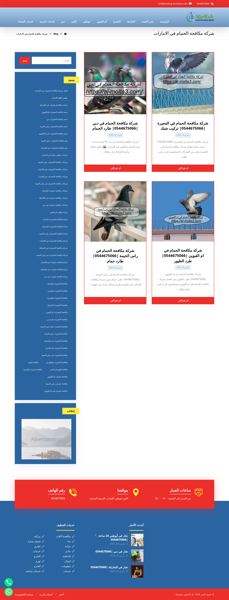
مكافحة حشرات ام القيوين (57, 376)
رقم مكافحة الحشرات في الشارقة (54, 148)
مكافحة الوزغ (33, 362)
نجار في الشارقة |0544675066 (109, 567)
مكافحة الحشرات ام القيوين (57, 312)
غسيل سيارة (34, 541)
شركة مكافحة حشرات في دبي (56, 276)
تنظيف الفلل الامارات (59, 98)
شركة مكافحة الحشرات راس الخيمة (53, 233)
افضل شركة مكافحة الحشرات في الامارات (51, 90)
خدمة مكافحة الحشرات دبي (57, 119)
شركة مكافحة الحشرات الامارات (55, 219)
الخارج (37, 556)
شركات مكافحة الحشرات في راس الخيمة (51, 183)
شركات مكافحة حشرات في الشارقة (53, 198)
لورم (38, 561)
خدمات (37, 551)
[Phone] (9, 582)
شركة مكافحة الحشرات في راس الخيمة (52, 255)
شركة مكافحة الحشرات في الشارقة (53, 248)
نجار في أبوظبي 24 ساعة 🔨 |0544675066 (111, 537)
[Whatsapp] (9, 592)
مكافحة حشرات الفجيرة (33, 369)
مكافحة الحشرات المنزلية (58, 305)
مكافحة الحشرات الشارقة (57, 283)
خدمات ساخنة (33, 571)
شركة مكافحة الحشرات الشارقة (55, 226)
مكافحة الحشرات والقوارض (57, 362)
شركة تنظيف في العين (59, 212)
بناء (69, 541)
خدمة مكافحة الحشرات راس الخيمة (54, 126)
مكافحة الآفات (63, 536)
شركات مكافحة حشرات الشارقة (55, 190)
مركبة (37, 536)
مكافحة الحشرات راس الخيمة (56, 333)
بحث (25, 60)
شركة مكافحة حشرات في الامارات (54, 262)
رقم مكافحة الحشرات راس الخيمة (54, 140)
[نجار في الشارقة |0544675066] (137, 571)
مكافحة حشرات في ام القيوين (56, 391)
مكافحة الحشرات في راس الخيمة (54, 355)
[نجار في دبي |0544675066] (137, 555)
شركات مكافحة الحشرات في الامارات (53, 169)
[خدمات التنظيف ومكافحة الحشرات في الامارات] (199, 17)
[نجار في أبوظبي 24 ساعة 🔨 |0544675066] (137, 540)
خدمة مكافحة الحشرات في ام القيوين (53, 133)
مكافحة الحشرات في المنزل (56, 348)
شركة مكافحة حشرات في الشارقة (54, 269)
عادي (68, 551)
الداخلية (67, 556)
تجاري (37, 546)
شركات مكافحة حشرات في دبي (55, 205)
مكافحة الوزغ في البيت (59, 369)
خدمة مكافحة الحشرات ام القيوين (55, 112)
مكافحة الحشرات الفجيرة (58, 291)
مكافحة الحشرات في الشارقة (56, 341)
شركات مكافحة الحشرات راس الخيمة (53, 162)
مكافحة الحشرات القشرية (57, 298)
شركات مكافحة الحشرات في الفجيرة (53, 176)
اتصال (68, 561)
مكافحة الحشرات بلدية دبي (57, 319)
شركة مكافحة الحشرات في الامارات (53, 240)
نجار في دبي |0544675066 (111, 551)
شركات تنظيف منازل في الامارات (54, 155)
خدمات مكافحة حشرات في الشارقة (54, 105)
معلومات (66, 566)
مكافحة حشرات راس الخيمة (57, 383)
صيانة (68, 546)
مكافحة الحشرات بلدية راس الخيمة (54, 326)
